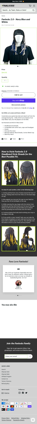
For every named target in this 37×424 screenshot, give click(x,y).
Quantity (4, 77)
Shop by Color (5, 372)
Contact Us (5, 379)
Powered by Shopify (18, 420)
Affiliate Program (6, 376)
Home (3, 16)
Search (4, 369)
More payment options (19, 105)
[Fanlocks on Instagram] (19, 393)
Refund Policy (15, 418)
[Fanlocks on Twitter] (26, 393)
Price (3, 69)
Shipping (4, 91)
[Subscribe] (30, 356)
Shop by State (5, 374)
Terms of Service (6, 381)
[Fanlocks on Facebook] (23, 393)
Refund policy (5, 383)
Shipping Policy (25, 418)
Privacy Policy (5, 418)
